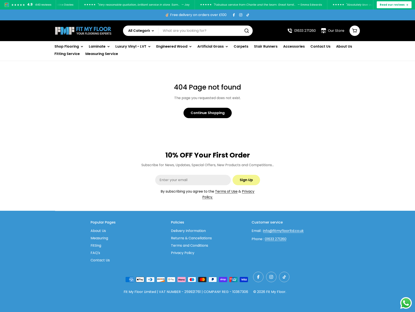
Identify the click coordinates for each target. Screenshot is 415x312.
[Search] (246, 30)
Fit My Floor (276, 291)
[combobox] (188, 31)
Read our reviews (392, 4)
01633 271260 (275, 238)
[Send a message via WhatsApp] (406, 303)
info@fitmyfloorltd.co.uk (283, 230)
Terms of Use (226, 191)
